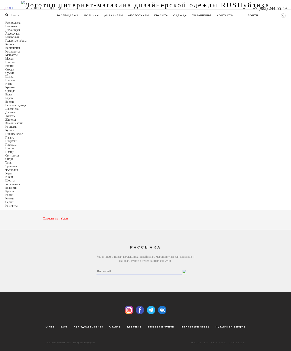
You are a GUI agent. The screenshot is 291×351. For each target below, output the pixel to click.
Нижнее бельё (14, 134)
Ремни (9, 65)
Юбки (9, 176)
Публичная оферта (230, 326)
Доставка (134, 326)
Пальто (9, 137)
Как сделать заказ (88, 326)
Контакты (224, 15)
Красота (161, 15)
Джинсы (10, 112)
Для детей (59, 8)
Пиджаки (11, 141)
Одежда (180, 15)
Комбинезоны (14, 123)
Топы (8, 162)
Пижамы (10, 144)
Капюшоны (12, 48)
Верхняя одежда (15, 105)
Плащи (9, 152)
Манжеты (11, 55)
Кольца (9, 198)
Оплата (115, 326)
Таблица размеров (194, 326)
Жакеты (10, 116)
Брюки (9, 101)
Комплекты (12, 51)
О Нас (50, 326)
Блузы (9, 98)
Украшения (201, 15)
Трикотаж (11, 166)
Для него (34, 8)
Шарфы (10, 80)
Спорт (9, 159)
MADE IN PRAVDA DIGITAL (218, 342)
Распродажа (68, 15)
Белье (8, 94)
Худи (8, 173)
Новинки (91, 15)
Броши (9, 191)
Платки (10, 62)
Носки (9, 83)
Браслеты (11, 187)
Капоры (10, 44)
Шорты (9, 180)
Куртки (9, 130)
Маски (9, 58)
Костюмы (11, 126)
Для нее (11, 8)
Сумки (9, 73)
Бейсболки (12, 37)
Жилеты (10, 119)
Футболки (11, 169)
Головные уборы (15, 40)
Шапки (9, 76)
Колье (9, 194)
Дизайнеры (113, 15)
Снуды (9, 69)
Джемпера (12, 108)
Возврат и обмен (160, 326)
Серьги (9, 202)
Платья (9, 148)
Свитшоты (12, 155)
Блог (64, 326)
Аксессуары (138, 15)
